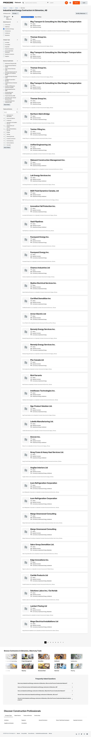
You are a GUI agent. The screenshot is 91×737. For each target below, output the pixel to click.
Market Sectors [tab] (17, 715)
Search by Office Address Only (9, 18)
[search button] (66, 2)
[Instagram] (84, 734)
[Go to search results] (17, 112)
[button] (4, 24)
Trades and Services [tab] (27, 715)
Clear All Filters (38, 16)
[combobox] (57, 2)
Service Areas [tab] (37, 715)
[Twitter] (81, 734)
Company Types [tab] (8, 715)
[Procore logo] (8, 3)
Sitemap (50, 733)
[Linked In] (76, 734)
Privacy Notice (24, 733)
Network (18, 2)
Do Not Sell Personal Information (41, 733)
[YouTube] (87, 734)
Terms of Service (31, 733)
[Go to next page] (63, 642)
